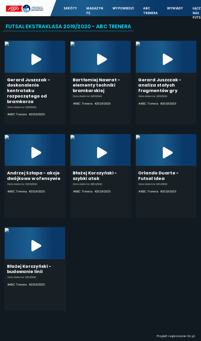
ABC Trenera (150, 10)
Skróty (70, 8)
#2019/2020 (37, 114)
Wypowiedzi (123, 8)
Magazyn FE (94, 10)
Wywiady (175, 8)
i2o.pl (191, 336)
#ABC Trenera (17, 114)
